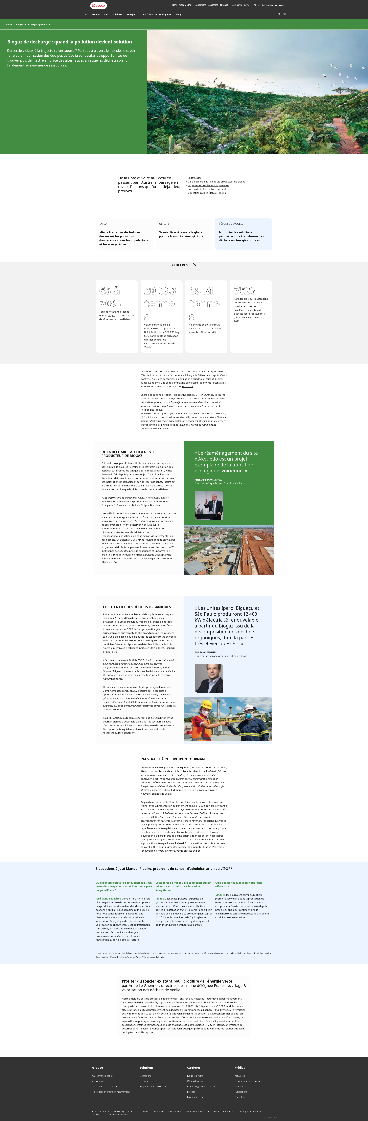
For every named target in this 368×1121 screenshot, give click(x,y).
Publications (241, 1091)
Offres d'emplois (195, 1081)
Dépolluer (145, 1081)
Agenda (239, 1086)
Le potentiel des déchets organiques (208, 185)
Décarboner (146, 1075)
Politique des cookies (250, 1111)
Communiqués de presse (248, 1081)
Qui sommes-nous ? (102, 1075)
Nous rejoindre (195, 1075)
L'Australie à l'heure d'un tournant (207, 189)
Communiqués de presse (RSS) (108, 1111)
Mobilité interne (195, 1097)
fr (255, 5)
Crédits (144, 1111)
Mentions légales (195, 1111)
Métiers (191, 1091)
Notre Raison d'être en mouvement (111, 1091)
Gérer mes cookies (118, 1114)
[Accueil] (86, 15)
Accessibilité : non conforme (167, 1111)
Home (9, 24)
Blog (178, 14)
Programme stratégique (105, 1086)
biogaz (111, 315)
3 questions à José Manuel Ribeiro (207, 192)
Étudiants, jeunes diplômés (201, 1086)
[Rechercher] (279, 14)
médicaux (187, 386)
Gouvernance (99, 1081)
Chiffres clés (194, 177)
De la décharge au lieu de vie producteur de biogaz (216, 181)
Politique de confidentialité (221, 1111)
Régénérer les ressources (153, 1086)
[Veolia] (98, 5)
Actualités (240, 1075)
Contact (132, 1111)
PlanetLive (240, 1097)
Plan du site (98, 1114)
